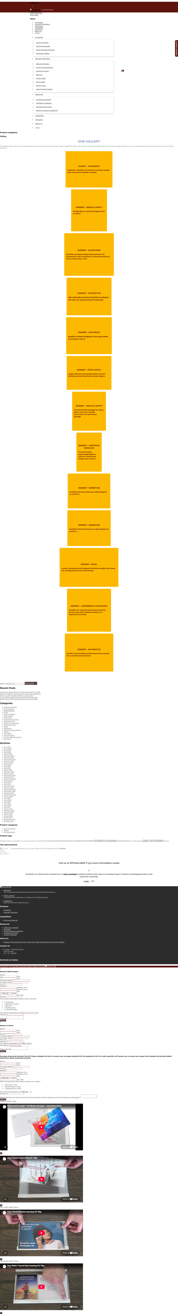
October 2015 (8, 821)
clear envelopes (9, 829)
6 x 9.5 (37, 840)
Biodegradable (9, 711)
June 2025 (7, 765)
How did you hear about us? (10, 1013)
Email (2, 984)
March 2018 (8, 818)
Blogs (6, 712)
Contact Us (7, 942)
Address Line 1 (22, 988)
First (18, 976)
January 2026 (9, 758)
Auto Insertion (9, 709)
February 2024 (9, 786)
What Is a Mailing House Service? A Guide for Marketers (20, 694)
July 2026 (7, 747)
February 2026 (9, 756)
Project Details (5, 1049)
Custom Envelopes (43, 46)
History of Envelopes (11, 723)
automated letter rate (67, 841)
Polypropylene (9, 735)
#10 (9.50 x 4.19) (11, 1085)
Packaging (8, 728)
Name (2, 975)
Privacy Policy (31, 942)
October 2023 (9, 793)
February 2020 (9, 811)
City (18, 991)
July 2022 (7, 803)
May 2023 (7, 802)
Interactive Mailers (43, 53)
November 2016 (9, 819)
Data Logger (40, 82)
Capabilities (39, 28)
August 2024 (8, 781)
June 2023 (7, 800)
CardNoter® (8, 901)
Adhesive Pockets (42, 64)
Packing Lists (41, 86)
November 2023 (10, 791)
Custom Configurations (44, 67)
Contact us (36, 10)
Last (18, 978)
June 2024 (7, 782)
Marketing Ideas (10, 725)
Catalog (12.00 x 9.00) (13, 1088)
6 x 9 (22, 840)
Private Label (41, 78)
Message (3, 1018)
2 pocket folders (16, 840)
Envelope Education (11, 719)
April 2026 (7, 752)
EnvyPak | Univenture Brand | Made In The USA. (28, 966)
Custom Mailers (9, 714)
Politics (6, 732)
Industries (38, 29)
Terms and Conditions (57, 942)
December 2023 (10, 789)
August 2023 (8, 796)
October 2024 (9, 777)
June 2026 (7, 749)
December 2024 (10, 775)
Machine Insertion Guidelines (47, 110)
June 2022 (7, 805)
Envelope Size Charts (44, 107)
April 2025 (7, 768)
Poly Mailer (8, 734)
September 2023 (10, 795)
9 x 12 (41, 841)
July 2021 (7, 807)
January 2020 (9, 812)
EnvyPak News (17, 942)
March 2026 (8, 754)
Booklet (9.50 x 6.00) (13, 1087)
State (15, 993)
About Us (38, 31)
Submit (3, 1020)
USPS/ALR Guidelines (44, 103)
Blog (37, 942)
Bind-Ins (39, 75)
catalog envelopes (123, 841)
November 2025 (10, 759)
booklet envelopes (106, 840)
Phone (2, 997)
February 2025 (9, 772)
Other (2, 1045)
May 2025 (7, 766)
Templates (7, 929)
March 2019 (8, 814)
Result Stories (44, 942)
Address (3, 986)
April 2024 (7, 784)
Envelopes (39, 22)
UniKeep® (7, 890)
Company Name (6, 980)
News (6, 727)
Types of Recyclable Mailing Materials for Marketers (19, 697)
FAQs (24, 942)
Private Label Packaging (13, 737)
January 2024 (9, 788)
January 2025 (8, 773)
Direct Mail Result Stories (45, 50)
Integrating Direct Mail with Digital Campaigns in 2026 (20, 692)
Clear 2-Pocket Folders (44, 89)
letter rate (166, 840)
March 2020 (8, 809)
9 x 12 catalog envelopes (51, 841)
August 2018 (8, 816)
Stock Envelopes (42, 43)
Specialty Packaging (42, 24)
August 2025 (8, 763)
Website (3, 1015)
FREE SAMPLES (36, 11)
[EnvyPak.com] (36, 13)
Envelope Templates (43, 100)
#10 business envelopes (6, 840)
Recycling (7, 739)
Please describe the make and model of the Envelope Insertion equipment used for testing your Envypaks (40, 1097)
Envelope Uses (9, 721)
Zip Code (20, 995)
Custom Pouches (42, 71)
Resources (39, 26)
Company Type (5, 982)
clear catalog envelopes (136, 840)
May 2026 (7, 751)
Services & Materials (11, 920)
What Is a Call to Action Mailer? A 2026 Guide (16, 695)
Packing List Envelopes (12, 730)
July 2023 (7, 798)
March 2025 (8, 770)
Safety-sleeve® (9, 896)
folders (6, 830)
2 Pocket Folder (11, 1009)
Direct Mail (8, 718)
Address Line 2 (22, 989)
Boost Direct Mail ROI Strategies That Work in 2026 (18, 699)
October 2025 (9, 761)
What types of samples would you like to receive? (18, 999)
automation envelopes (84, 841)
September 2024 (10, 779)
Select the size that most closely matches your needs (20, 1081)
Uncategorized (9, 832)
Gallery (37, 33)
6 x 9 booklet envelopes (29, 840)
